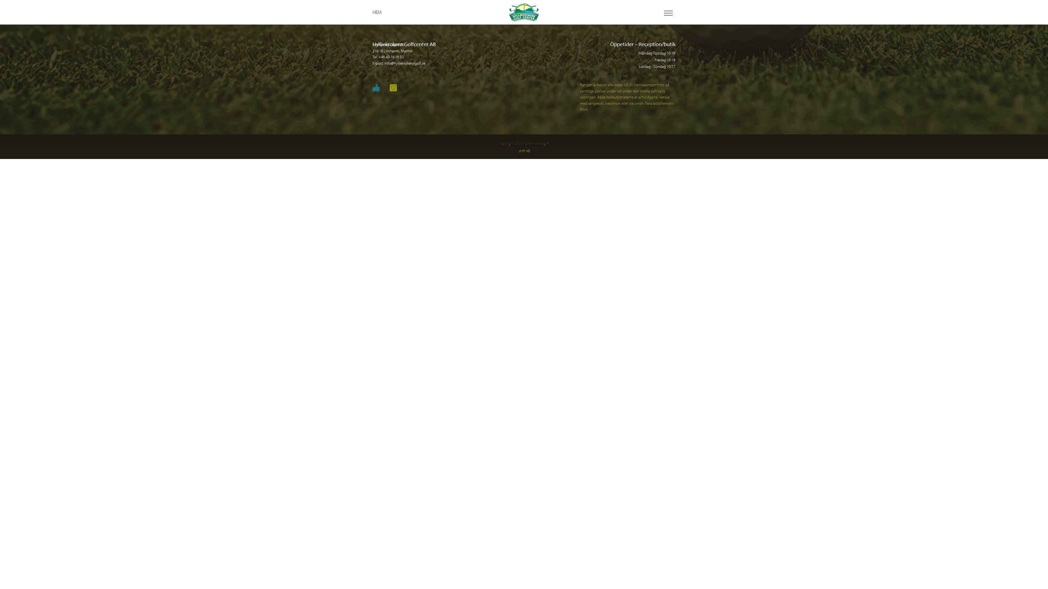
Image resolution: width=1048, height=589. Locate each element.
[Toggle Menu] (668, 13)
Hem (377, 12)
